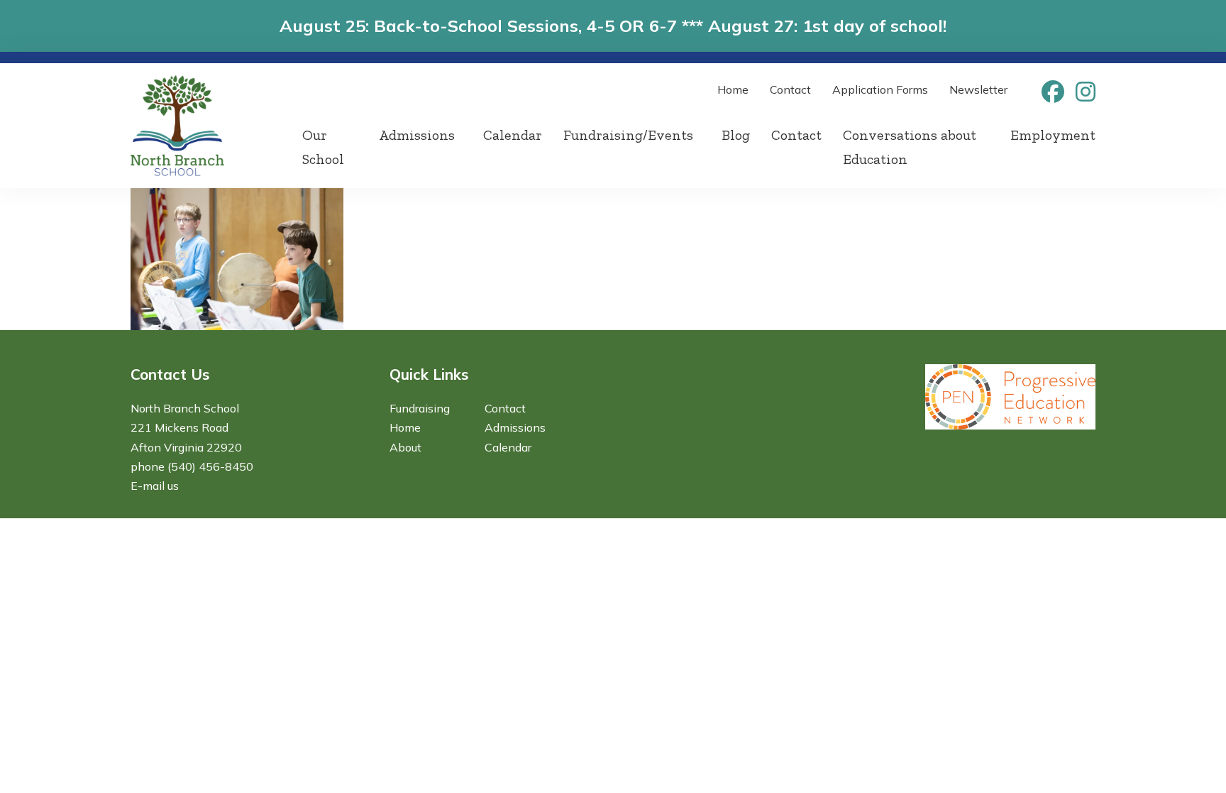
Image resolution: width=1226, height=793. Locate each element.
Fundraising (420, 408)
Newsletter (978, 89)
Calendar (512, 134)
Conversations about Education (909, 147)
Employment (1052, 134)
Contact (790, 89)
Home (733, 89)
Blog (736, 134)
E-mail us (155, 485)
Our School (323, 147)
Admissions (417, 134)
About (405, 447)
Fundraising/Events (628, 134)
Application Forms (880, 89)
